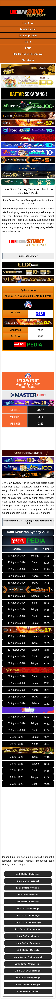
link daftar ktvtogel (28, 888)
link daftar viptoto (28, 936)
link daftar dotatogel (28, 874)
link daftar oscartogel (28, 971)
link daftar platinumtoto (28, 929)
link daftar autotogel (28, 901)
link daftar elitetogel (28, 915)
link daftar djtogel (28, 881)
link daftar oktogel (28, 894)
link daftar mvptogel (28, 908)
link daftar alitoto (28, 991)
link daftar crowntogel (28, 964)
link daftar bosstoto (28, 943)
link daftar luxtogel (28, 984)
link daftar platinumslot (28, 957)
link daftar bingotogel (28, 977)
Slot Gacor (28, 60)
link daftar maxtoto (28, 950)
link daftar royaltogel (28, 922)
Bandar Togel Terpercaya (28, 54)
